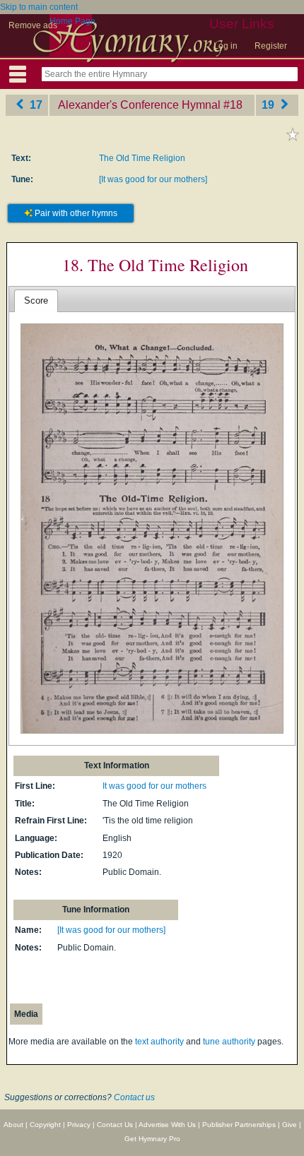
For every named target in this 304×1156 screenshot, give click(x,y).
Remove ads (32, 25)
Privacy (78, 1124)
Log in (226, 46)
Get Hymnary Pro (152, 1139)
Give (289, 1124)
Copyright (45, 1124)
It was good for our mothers (154, 786)
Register (271, 46)
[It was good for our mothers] (153, 179)
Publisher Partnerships (239, 1124)
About (13, 1124)
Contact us (134, 1097)
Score (36, 300)
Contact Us (115, 1124)
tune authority (229, 1042)
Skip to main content (39, 7)
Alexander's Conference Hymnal (139, 105)
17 (34, 105)
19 (269, 105)
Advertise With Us (167, 1124)
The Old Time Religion (142, 158)
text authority (159, 1042)
